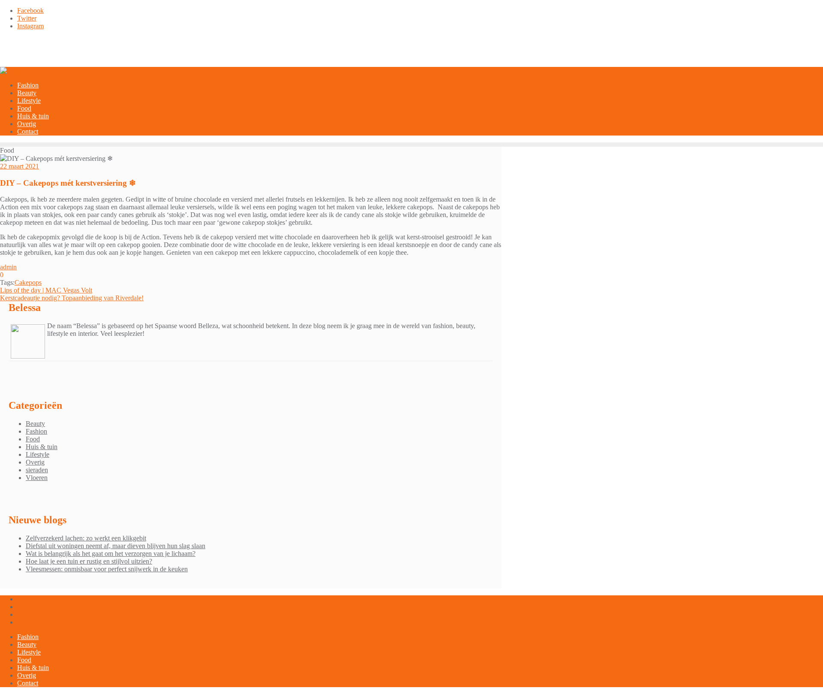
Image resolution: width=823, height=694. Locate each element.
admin (8, 267)
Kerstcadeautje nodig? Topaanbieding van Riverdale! (72, 298)
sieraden (37, 470)
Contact (27, 683)
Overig (35, 462)
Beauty (35, 423)
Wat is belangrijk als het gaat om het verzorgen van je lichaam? (110, 553)
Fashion (36, 431)
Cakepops (28, 282)
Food (33, 439)
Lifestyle (37, 454)
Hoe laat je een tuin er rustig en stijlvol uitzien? (89, 561)
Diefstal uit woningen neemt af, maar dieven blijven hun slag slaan (115, 545)
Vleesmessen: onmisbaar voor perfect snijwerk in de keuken (107, 569)
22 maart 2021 (19, 166)
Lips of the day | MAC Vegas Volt (46, 290)
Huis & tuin (41, 446)
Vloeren (37, 477)
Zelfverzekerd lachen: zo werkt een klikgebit (86, 538)
